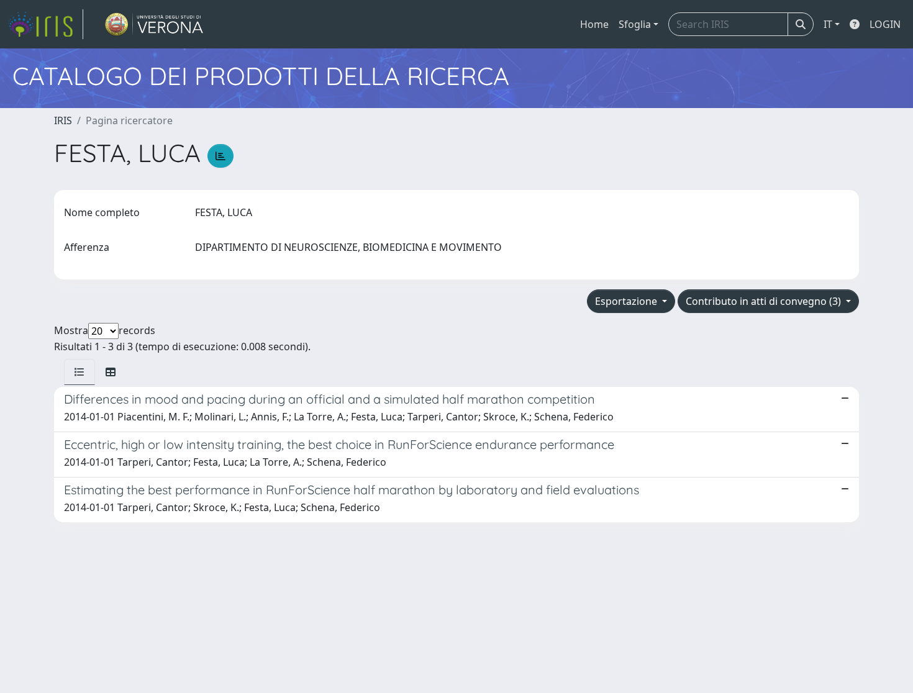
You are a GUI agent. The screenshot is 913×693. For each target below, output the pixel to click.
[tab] (79, 372)
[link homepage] (45, 24)
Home (594, 24)
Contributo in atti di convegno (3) (764, 301)
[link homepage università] (154, 24)
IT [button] (828, 24)
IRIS (63, 120)
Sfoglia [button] (635, 24)
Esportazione (627, 301)
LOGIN (885, 24)
